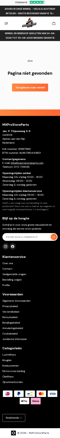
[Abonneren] (54, 237)
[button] (6, 23)
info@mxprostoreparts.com (27, 163)
